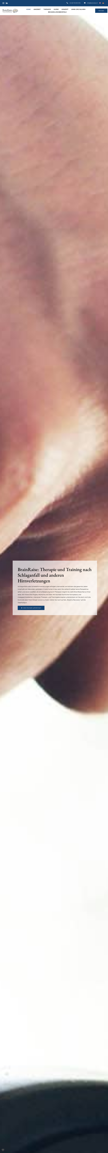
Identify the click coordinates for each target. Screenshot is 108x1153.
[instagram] (3, 3)
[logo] (10, 9)
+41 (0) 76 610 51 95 (74, 3)
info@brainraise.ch (92, 3)
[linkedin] (7, 3)
